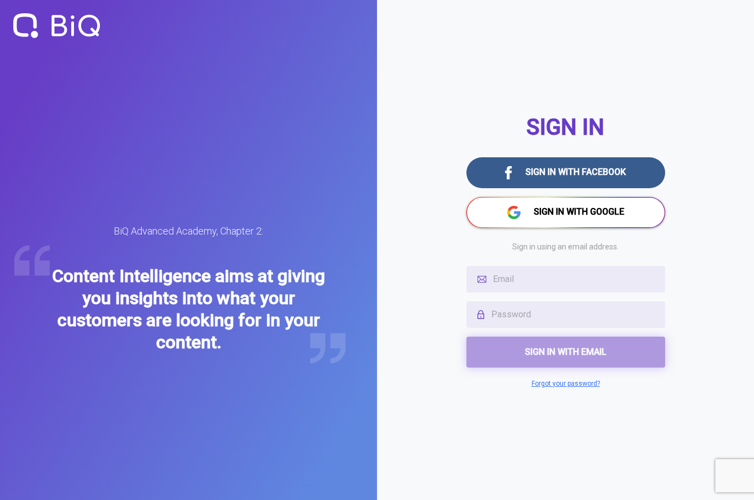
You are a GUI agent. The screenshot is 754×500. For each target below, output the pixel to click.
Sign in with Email (566, 352)
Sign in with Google (579, 211)
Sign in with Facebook (575, 172)
